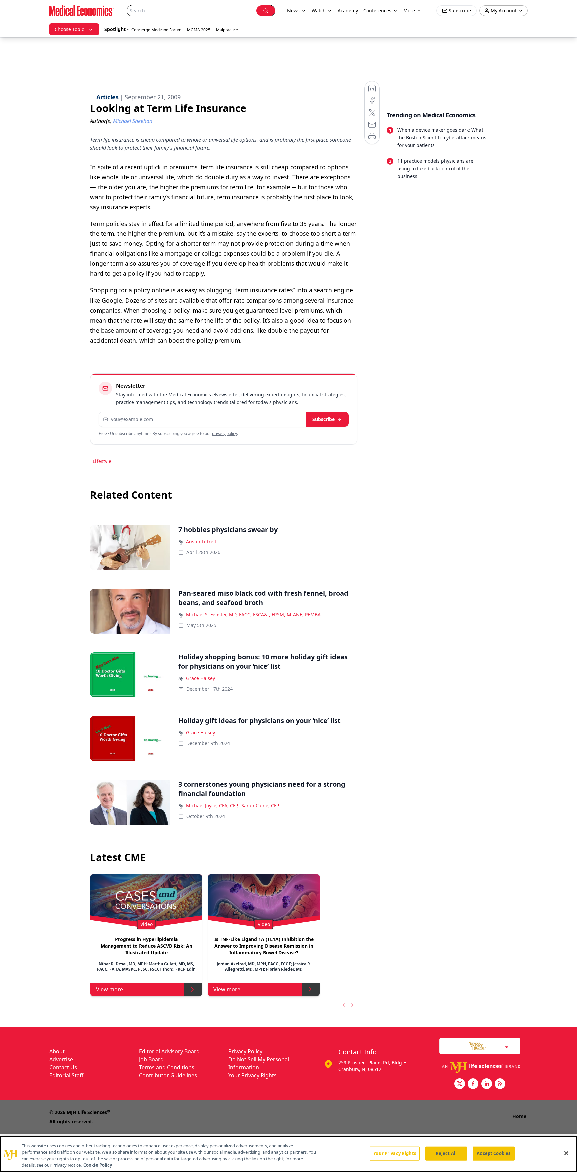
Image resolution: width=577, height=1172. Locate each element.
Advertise (61, 1059)
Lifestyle (102, 461)
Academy (348, 10)
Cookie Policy (97, 1165)
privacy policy (224, 433)
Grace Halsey (200, 678)
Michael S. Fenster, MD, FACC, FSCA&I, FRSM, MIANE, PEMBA (253, 614)
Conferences (377, 10)
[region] (288, 1154)
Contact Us (63, 1067)
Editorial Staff (66, 1075)
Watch (319, 10)
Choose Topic (69, 29)
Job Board (151, 1059)
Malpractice (227, 30)
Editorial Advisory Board (169, 1051)
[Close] (566, 1153)
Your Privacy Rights (252, 1075)
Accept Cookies (493, 1153)
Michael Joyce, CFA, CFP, (212, 805)
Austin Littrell (201, 541)
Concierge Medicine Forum (156, 30)
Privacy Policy (245, 1051)
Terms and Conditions (166, 1067)
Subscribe (323, 419)
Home (519, 1116)
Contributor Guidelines (168, 1075)
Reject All (446, 1153)
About (57, 1051)
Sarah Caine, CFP (260, 805)
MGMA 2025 (198, 30)
